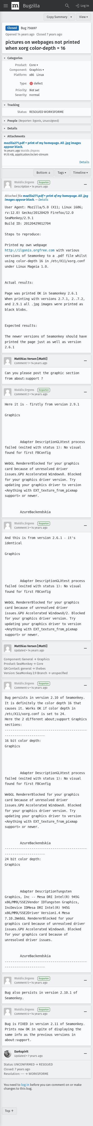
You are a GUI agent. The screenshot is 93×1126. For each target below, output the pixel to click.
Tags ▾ (62, 172)
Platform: (20, 75)
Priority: (21, 90)
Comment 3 (21, 527)
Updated (20, 650)
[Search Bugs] (67, 6)
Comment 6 (21, 1013)
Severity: (21, 95)
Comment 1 (21, 363)
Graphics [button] (36, 70)
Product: (21, 65)
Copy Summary (57, 17)
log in (25, 1085)
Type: (23, 83)
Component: (18, 70)
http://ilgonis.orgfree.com (29, 250)
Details (84, 162)
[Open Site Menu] (6, 6)
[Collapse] (85, 184)
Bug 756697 (29, 28)
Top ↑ (9, 1111)
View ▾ (83, 17)
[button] (82, 6)
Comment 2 (21, 394)
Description (21, 186)
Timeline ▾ (80, 172)
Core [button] (33, 65)
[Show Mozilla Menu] (15, 6)
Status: (22, 112)
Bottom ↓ (43, 172)
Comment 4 (21, 687)
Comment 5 (21, 982)
